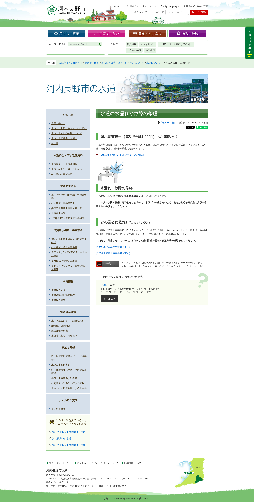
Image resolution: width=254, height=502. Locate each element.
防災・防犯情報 (199, 12)
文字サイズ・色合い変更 (196, 6)
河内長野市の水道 (61, 438)
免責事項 (81, 463)
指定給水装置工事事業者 (68, 230)
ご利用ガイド (131, 6)
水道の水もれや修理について (66, 133)
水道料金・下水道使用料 (68, 155)
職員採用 (131, 44)
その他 (54, 143)
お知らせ (68, 114)
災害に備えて (58, 123)
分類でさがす (92, 62)
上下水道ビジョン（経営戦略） (67, 320)
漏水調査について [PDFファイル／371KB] (122, 154)
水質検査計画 (58, 290)
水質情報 (68, 281)
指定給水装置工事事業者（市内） (113, 246)
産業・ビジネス (150, 33)
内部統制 (150, 50)
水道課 (104, 285)
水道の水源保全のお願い (64, 138)
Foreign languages (170, 6)
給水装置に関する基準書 (64, 247)
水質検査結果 (58, 300)
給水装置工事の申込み (63, 203)
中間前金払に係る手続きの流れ (67, 383)
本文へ (117, 6)
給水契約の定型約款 (61, 174)
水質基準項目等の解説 (63, 295)
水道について (137, 62)
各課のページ (140, 12)
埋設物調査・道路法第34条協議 (68, 218)
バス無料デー (148, 44)
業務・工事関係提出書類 (64, 378)
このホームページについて (105, 463)
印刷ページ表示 (168, 122)
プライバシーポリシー (60, 463)
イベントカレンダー (178, 12)
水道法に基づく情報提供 (64, 335)
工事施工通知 (58, 213)
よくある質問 (58, 409)
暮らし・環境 (69, 33)
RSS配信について (132, 463)
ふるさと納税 (134, 50)
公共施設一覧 (158, 12)
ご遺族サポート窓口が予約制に (175, 44)
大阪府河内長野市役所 (70, 62)
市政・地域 (190, 33)
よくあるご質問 (68, 400)
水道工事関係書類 (60, 364)
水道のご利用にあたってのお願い (69, 128)
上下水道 (122, 62)
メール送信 (109, 298)
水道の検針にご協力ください (66, 169)
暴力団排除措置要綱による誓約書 (69, 388)
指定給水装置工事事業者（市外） (113, 253)
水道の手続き (68, 186)
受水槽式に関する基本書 (64, 260)
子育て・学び (109, 33)
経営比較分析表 (59, 330)
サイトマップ (149, 6)
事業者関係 (68, 347)
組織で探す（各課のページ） (60, 482)
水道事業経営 (68, 312)
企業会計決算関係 (60, 325)
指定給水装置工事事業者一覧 (66, 208)
